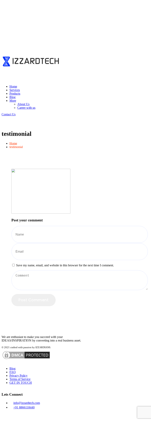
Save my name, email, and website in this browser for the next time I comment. (65, 265)
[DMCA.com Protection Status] (26, 361)
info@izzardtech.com (26, 403)
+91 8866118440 (24, 407)
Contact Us (9, 114)
